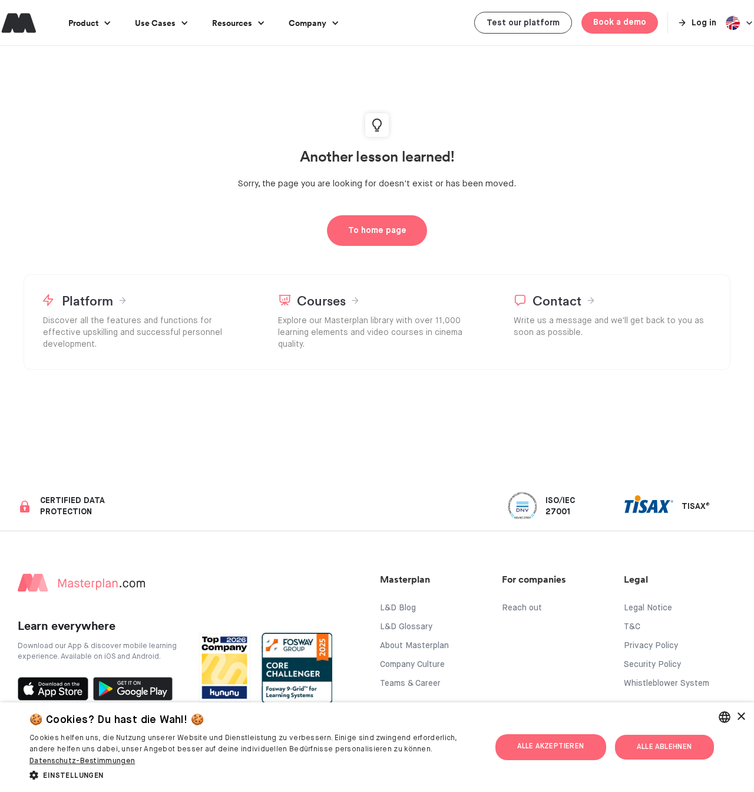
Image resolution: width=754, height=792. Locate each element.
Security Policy (652, 664)
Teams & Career (410, 683)
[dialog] (377, 747)
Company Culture (412, 664)
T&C (632, 627)
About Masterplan (414, 646)
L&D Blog (398, 608)
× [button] (740, 716)
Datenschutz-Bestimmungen (82, 761)
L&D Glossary (406, 627)
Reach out (522, 608)
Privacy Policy (651, 646)
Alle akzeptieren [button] (550, 746)
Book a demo (619, 22)
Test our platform (523, 23)
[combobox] (724, 717)
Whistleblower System (666, 683)
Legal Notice (648, 608)
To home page (377, 230)
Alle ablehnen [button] (664, 747)
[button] (90, 22)
